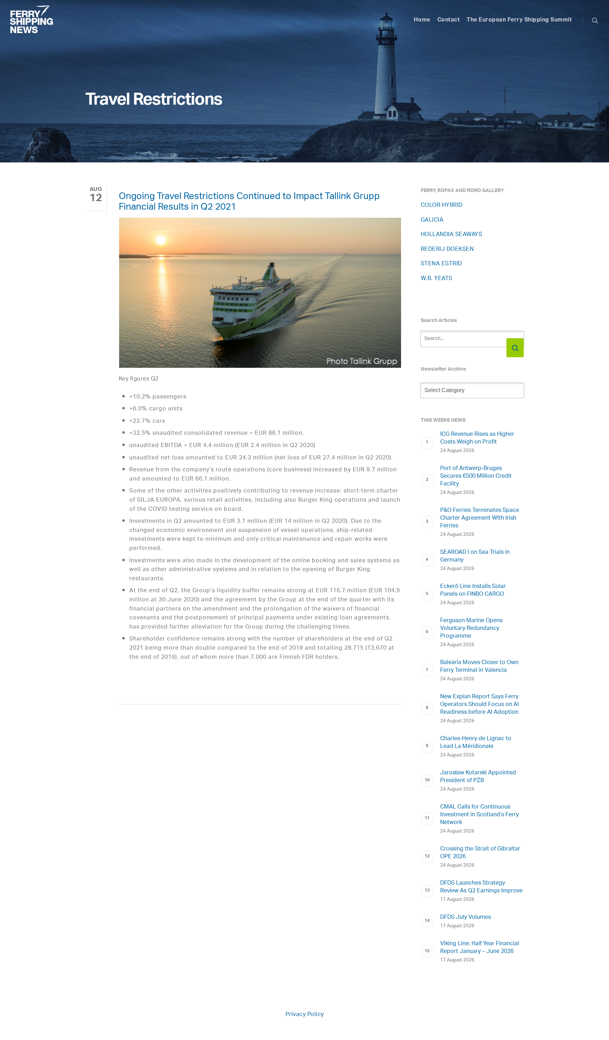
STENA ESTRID (441, 264)
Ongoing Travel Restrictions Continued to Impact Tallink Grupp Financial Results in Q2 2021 (249, 202)
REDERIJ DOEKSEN (447, 249)
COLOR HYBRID (442, 205)
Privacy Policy (304, 1015)
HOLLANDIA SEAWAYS (451, 235)
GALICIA (432, 220)
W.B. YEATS (437, 279)
